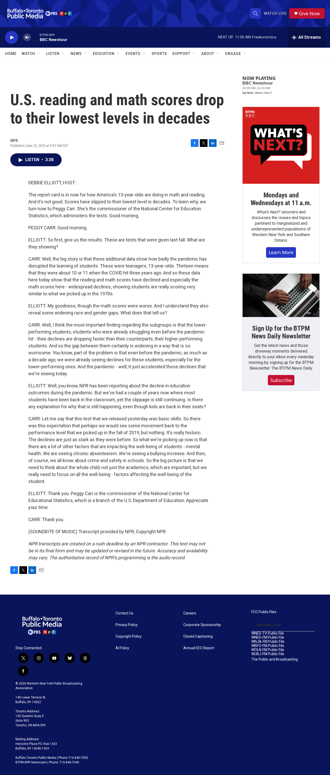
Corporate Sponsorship (202, 625)
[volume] (27, 37)
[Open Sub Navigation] (39, 54)
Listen (53, 54)
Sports (159, 54)
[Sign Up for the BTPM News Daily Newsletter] (281, 295)
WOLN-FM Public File (267, 650)
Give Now (309, 13)
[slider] (35, 37)
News (76, 54)
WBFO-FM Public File (267, 646)
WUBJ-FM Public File (267, 654)
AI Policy (122, 648)
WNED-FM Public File (267, 637)
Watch (28, 54)
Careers (189, 613)
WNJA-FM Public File (267, 642)
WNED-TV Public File (267, 633)
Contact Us (124, 613)
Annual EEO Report (198, 648)
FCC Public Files (263, 612)
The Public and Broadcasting (274, 659)
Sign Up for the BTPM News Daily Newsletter (281, 332)
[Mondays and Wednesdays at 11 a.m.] (281, 145)
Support (181, 54)
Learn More (281, 252)
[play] (11, 37)
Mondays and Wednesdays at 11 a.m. (281, 199)
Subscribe (281, 380)
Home (10, 54)
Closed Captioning (198, 636)
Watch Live (275, 13)
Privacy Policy (127, 625)
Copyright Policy (129, 636)
